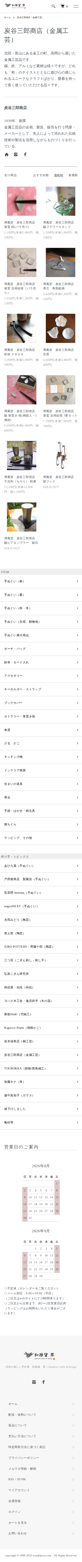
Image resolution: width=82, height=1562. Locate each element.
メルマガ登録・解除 (22, 1468)
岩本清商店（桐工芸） (19, 1041)
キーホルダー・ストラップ (22, 689)
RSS (11, 1479)
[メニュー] (75, 6)
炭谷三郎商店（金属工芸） (30, 17)
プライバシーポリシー (23, 1457)
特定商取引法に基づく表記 (26, 1447)
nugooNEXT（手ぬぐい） (22, 906)
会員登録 (14, 1501)
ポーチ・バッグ (15, 648)
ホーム (7, 17)
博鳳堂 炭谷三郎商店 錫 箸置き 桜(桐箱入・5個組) (21, 416)
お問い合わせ (17, 1533)
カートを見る (17, 1522)
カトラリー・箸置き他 (19, 716)
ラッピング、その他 (18, 837)
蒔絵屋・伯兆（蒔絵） (19, 987)
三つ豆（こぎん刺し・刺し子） (26, 960)
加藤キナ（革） (15, 1081)
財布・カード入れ (16, 662)
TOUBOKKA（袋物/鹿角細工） (26, 1068)
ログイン (14, 1511)
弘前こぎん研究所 (16, 973)
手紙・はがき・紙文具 (19, 810)
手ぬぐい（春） (15, 581)
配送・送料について (22, 1414)
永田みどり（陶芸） (18, 919)
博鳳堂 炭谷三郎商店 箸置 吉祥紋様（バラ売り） (21, 288)
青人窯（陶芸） (15, 933)
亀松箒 (8, 1122)
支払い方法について (22, 1436)
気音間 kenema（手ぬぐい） (23, 892)
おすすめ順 (41, 175)
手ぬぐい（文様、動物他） (22, 621)
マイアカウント (19, 1490)
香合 (7, 797)
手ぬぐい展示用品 (16, 635)
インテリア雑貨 (15, 770)
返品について (17, 1425)
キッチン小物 (13, 756)
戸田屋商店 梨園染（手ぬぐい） (27, 879)
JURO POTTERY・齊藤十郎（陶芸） (29, 946)
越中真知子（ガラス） (19, 1095)
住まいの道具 (13, 783)
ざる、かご (12, 743)
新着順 (73, 175)
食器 (7, 729)
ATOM (21, 1479)
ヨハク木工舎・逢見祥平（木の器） (29, 1000)
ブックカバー (13, 702)
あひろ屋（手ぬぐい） (19, 865)
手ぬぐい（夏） (15, 594)
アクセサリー (13, 675)
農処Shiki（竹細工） (18, 1014)
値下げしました (15, 1108)
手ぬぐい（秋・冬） (18, 608)
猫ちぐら (10, 824)
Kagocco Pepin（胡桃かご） (23, 1027)
